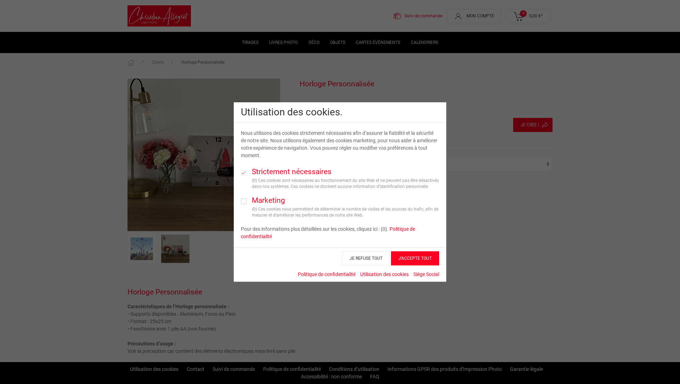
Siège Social (426, 274)
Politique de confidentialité (327, 274)
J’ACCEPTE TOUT (415, 258)
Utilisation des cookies (384, 274)
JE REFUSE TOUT (366, 258)
